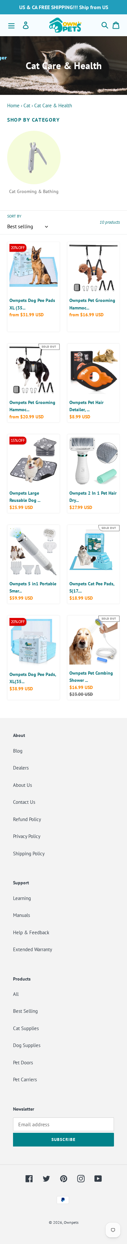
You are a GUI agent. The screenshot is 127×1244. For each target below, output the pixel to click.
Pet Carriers (25, 1079)
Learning (22, 898)
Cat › (28, 105)
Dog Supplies (26, 1045)
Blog (17, 751)
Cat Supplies (26, 1028)
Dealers (21, 768)
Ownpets (71, 1222)
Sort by (14, 216)
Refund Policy (27, 819)
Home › (14, 105)
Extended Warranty (32, 949)
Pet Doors (23, 1062)
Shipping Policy (29, 853)
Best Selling (25, 1011)
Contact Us (24, 802)
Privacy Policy (26, 836)
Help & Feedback (31, 932)
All (16, 994)
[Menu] (11, 25)
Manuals (21, 915)
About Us (22, 785)
